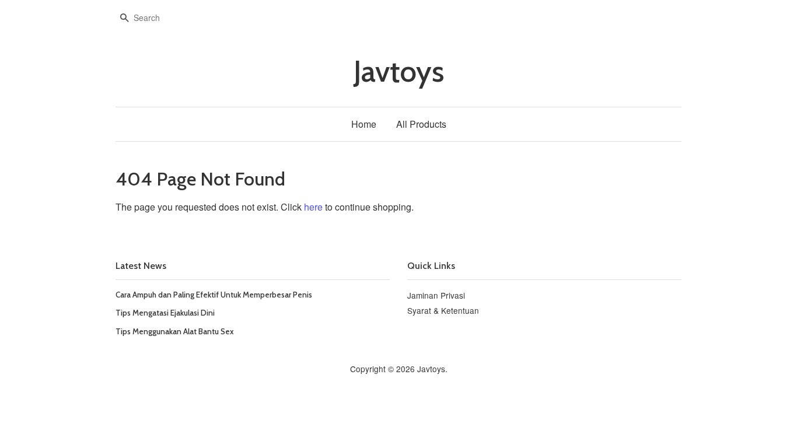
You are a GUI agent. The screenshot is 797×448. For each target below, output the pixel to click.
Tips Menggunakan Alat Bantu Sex (175, 331)
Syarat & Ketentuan (443, 310)
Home (363, 124)
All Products (421, 124)
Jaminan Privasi (436, 295)
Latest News (141, 265)
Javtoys (399, 71)
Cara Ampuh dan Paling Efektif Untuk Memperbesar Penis (214, 294)
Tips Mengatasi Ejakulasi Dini (165, 312)
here (313, 207)
